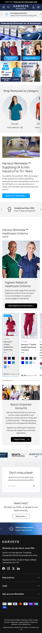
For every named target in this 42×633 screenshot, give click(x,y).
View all (5, 236)
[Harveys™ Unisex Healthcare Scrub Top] (10, 325)
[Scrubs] (14, 108)
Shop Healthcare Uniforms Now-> (21, 306)
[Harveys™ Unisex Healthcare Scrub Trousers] (29, 326)
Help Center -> (21, 516)
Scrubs (14, 123)
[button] (38, 7)
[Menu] (3, 7)
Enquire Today (19, 439)
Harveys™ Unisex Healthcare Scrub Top (8, 345)
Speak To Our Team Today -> (16, 196)
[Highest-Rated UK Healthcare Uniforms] (21, 259)
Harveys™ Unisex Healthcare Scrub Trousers (28, 347)
